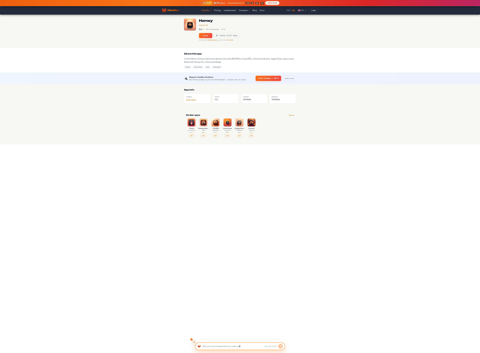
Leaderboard (230, 10)
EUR (288, 10)
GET (191, 135)
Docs (262, 10)
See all (291, 115)
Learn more (289, 78)
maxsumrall (203, 25)
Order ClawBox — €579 (268, 78)
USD (293, 10)
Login (313, 10)
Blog (254, 10)
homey (188, 67)
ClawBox (205, 10)
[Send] (280, 346)
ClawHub (230, 40)
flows (207, 67)
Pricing (217, 10)
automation (216, 67)
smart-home (198, 67)
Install (205, 35)
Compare (243, 10)
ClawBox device (212, 40)
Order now (272, 3)
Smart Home (191, 100)
